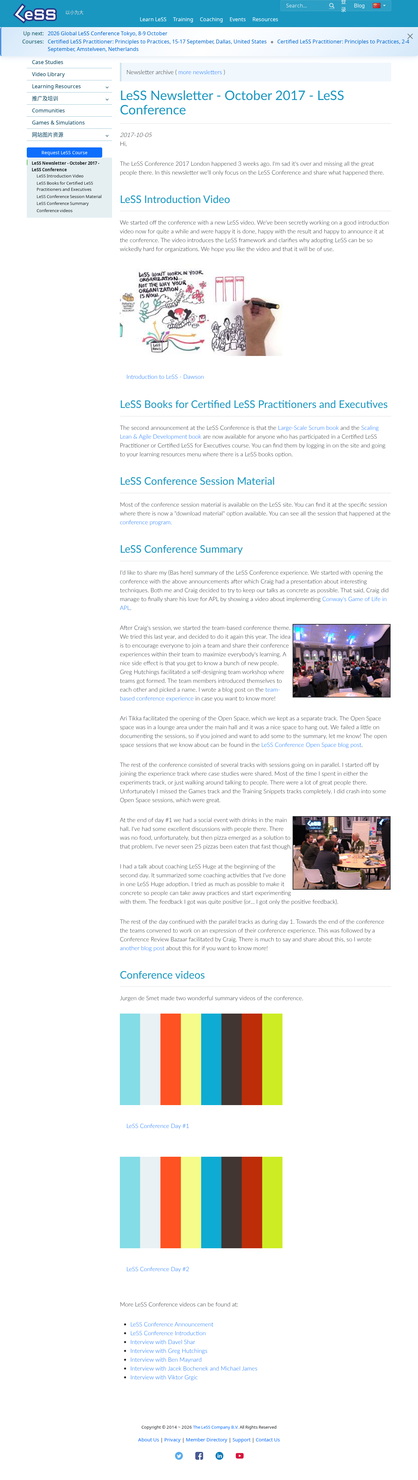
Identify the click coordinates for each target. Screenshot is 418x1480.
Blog (359, 5)
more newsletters (200, 72)
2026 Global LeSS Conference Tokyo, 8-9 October (108, 33)
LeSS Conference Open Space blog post (311, 744)
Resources (265, 19)
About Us (148, 1439)
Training (183, 19)
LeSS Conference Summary (63, 203)
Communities (48, 110)
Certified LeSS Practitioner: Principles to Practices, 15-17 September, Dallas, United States (157, 41)
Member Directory (206, 1439)
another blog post (143, 947)
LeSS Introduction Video (60, 176)
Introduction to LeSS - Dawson (165, 376)
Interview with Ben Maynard (166, 1359)
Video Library (48, 74)
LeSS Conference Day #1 (157, 1125)
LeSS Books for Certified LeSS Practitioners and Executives (65, 186)
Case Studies (47, 62)
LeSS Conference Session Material (69, 196)
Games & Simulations (58, 122)
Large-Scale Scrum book (308, 427)
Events (238, 19)
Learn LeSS (153, 19)
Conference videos (54, 210)
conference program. (146, 522)
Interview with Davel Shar (162, 1341)
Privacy (172, 1439)
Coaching (211, 19)
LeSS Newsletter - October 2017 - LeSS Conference (65, 166)
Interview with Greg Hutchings (168, 1350)
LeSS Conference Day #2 (157, 1268)
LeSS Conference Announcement (171, 1324)
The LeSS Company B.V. (216, 1427)
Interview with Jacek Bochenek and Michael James (193, 1368)
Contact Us (268, 1439)
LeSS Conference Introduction (168, 1333)
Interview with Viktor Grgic (164, 1377)
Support (241, 1439)
